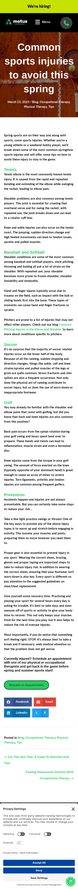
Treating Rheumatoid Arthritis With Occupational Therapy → (49, 773)
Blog (35, 102)
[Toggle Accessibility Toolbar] (70, 881)
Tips (51, 106)
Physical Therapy (35, 106)
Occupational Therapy (55, 102)
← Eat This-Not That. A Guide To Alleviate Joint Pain (36, 758)
